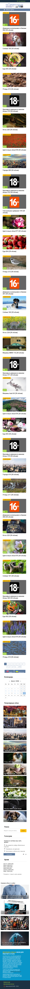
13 (14, 691)
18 (8, 693)
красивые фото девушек (16, 971)
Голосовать (9, 854)
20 (14, 693)
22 (21, 693)
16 (24, 691)
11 (8, 691)
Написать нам (6, 982)
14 (18, 691)
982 (20, 666)
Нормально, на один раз (12, 849)
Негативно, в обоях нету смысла (15, 851)
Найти (23, 830)
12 (11, 691)
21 (18, 693)
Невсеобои (14, 5)
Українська (21, 672)
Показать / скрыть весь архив (12, 874)
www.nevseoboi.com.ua (8, 984)
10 (13, 666)
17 (5, 693)
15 (21, 691)
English (10, 672)
